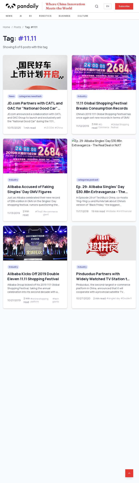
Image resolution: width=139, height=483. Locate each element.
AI (21, 15)
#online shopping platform (39, 300)
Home (6, 27)
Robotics (45, 15)
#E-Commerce (103, 126)
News (9, 15)
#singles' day (113, 298)
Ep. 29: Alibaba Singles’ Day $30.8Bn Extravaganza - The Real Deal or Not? (100, 191)
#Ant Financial (124, 211)
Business (64, 15)
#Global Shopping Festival (120, 126)
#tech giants (55, 300)
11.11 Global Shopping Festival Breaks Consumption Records (102, 106)
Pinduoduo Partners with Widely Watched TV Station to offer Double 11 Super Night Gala (102, 281)
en (107, 6)
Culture (83, 15)
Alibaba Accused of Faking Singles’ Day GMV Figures (30, 189)
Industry (82, 96)
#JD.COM (49, 127)
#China (59, 127)
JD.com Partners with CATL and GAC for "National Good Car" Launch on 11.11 (35, 108)
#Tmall (39, 211)
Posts (17, 27)
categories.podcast (88, 179)
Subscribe (124, 6)
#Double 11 (126, 298)
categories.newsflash (30, 96)
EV (30, 15)
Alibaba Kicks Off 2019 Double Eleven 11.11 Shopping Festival (33, 276)
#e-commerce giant (50, 213)
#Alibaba (111, 211)
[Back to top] (129, 473)
